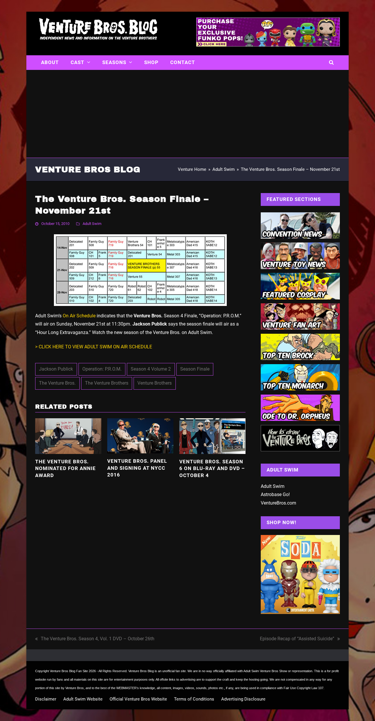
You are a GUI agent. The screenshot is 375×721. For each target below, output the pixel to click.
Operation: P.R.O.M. (102, 369)
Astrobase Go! (275, 494)
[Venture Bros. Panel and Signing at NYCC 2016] (140, 435)
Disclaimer (45, 699)
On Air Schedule (79, 316)
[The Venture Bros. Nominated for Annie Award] (68, 435)
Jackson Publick (56, 369)
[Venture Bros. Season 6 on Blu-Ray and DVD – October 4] (212, 435)
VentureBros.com (278, 503)
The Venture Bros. (57, 383)
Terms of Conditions (194, 699)
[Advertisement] (187, 114)
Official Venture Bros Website (138, 699)
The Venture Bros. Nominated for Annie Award (65, 468)
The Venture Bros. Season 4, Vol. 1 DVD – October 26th (94, 639)
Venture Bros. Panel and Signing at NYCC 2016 (137, 468)
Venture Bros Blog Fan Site (69, 671)
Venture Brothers (154, 383)
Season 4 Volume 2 (151, 369)
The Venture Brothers (106, 383)
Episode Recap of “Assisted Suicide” (297, 639)
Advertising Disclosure (243, 699)
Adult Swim (92, 223)
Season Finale (194, 369)
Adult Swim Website (83, 699)
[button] (331, 62)
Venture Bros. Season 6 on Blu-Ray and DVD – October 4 (212, 468)
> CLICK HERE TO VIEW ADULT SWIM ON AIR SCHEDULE (93, 347)
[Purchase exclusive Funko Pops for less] (268, 45)
